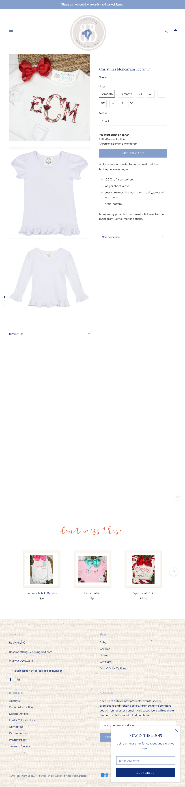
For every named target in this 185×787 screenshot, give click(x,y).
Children (105, 649)
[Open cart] (177, 31)
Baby (103, 642)
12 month (107, 94)
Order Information (21, 707)
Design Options (19, 713)
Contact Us (16, 726)
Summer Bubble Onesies (42, 593)
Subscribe (145, 772)
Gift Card (105, 662)
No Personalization (113, 139)
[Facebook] (10, 679)
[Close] (176, 730)
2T (140, 94)
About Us (15, 700)
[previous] (11, 572)
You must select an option (114, 134)
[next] (174, 572)
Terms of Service (20, 746)
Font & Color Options (113, 668)
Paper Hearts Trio (143, 593)
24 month (126, 94)
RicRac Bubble (92, 593)
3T (151, 94)
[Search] (168, 31)
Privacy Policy (18, 739)
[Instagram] (19, 679)
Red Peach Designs (77, 775)
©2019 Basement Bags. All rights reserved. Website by (38, 775)
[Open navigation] (11, 31)
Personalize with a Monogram (119, 143)
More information (111, 236)
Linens (104, 655)
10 (131, 103)
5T (103, 103)
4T (161, 94)
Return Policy (17, 733)
